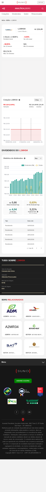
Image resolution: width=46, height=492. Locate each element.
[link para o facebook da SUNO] (16, 412)
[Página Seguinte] (41, 248)
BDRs (8, 20)
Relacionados (37, 14)
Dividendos (16, 14)
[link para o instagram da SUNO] (23, 412)
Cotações (5, 14)
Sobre (26, 14)
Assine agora (23, 381)
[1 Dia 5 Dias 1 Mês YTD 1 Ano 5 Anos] (38, 100)
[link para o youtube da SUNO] (29, 412)
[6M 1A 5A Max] (38, 158)
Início (3, 20)
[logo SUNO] (21, 2)
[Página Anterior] (36, 248)
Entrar (41, 2)
